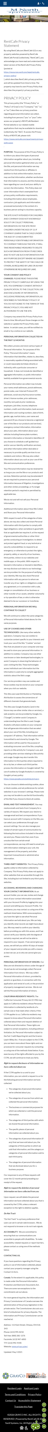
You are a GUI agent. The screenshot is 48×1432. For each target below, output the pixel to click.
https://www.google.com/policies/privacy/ (21, 779)
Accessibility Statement (29, 1400)
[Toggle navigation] (5, 3)
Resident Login (14, 1388)
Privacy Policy (34, 1394)
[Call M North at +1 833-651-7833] (43, 3)
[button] (39, 3)
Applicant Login (31, 1388)
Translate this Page (23, 1406)
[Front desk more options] (44, 1426)
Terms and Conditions (15, 1394)
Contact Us (10, 1400)
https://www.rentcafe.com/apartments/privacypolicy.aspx (23, 141)
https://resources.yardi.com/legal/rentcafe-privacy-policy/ (22, 74)
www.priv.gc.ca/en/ (20, 1346)
